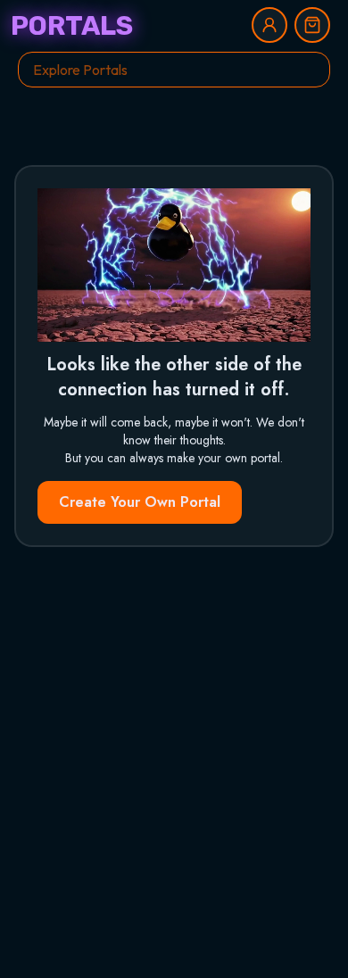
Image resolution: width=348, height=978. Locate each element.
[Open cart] (312, 25)
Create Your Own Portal (139, 502)
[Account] (269, 25)
